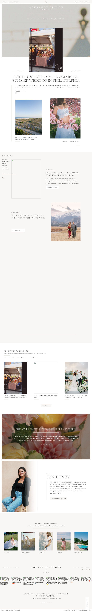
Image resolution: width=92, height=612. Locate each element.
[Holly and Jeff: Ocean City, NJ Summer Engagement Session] (28, 117)
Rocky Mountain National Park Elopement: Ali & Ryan (62, 175)
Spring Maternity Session (71, 141)
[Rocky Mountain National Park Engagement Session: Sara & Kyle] (65, 221)
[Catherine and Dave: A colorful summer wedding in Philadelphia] (24, 91)
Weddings (20, 71)
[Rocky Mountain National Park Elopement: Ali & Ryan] (56, 187)
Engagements (16, 212)
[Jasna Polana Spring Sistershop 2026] (46, 378)
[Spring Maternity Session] (65, 118)
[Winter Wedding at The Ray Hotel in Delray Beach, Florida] (76, 378)
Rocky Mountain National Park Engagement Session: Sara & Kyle (28, 218)
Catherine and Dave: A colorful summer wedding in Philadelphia (45, 78)
